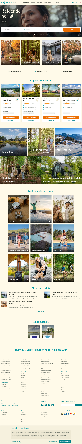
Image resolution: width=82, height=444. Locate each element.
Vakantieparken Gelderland (6, 365)
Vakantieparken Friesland (5, 363)
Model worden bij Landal (25, 417)
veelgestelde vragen (9, 403)
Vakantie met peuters (65, 375)
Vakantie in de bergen (45, 395)
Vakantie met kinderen (65, 371)
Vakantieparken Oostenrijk (25, 363)
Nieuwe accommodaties (5, 388)
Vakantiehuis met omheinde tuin (47, 363)
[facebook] (42, 406)
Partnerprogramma (24, 419)
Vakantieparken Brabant (5, 357)
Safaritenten (23, 382)
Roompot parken (4, 389)
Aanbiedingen (39, 2)
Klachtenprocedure (4, 419)
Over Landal (23, 412)
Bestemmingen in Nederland (6, 355)
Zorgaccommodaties (45, 374)
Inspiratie (33, 2)
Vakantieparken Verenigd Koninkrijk (27, 366)
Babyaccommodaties (45, 357)
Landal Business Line (44, 414)
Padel (62, 389)
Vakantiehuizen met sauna (45, 379)
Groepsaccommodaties (45, 359)
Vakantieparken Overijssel (5, 372)
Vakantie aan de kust (44, 388)
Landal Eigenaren (44, 416)
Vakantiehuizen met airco (45, 381)
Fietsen (62, 384)
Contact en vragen (4, 412)
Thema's (63, 355)
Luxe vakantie (63, 359)
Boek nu (4, 21)
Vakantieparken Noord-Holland (6, 370)
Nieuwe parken (4, 386)
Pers (22, 421)
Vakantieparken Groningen (6, 366)
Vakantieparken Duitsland (25, 361)
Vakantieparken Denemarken (26, 359)
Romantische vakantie (65, 363)
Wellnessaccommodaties (45, 372)
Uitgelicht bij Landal (4, 382)
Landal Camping (44, 412)
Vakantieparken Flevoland (5, 361)
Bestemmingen (26, 2)
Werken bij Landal (24, 416)
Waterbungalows (24, 391)
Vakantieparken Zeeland (5, 377)
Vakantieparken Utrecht (5, 374)
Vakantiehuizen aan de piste (46, 370)
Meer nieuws (41, 311)
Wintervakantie (64, 361)
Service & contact (47, 2)
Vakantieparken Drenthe (5, 359)
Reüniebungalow (44, 368)
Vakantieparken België (25, 357)
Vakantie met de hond (65, 365)
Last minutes (3, 384)
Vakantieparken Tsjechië (25, 365)
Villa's (22, 389)
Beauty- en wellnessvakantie (66, 366)
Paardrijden (63, 387)
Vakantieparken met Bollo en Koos (67, 379)
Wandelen (63, 391)
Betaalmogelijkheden (5, 417)
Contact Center (15, 405)
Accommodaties (24, 371)
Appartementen (24, 373)
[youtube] (52, 406)
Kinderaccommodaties (45, 365)
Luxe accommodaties (45, 366)
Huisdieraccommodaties (45, 361)
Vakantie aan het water (45, 391)
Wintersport (63, 393)
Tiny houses (23, 388)
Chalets (22, 377)
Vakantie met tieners (65, 377)
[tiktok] (49, 406)
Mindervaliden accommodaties (46, 375)
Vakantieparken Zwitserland (26, 368)
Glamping (63, 357)
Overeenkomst (3, 416)
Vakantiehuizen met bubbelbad (46, 377)
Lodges (22, 380)
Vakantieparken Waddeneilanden (7, 375)
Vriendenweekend (64, 368)
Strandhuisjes (23, 386)
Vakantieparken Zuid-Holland (6, 379)
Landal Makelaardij (44, 417)
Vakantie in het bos (44, 389)
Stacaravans (23, 384)
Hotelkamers (23, 379)
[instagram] (45, 406)
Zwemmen (63, 394)
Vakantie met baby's (64, 373)
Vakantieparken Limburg (5, 368)
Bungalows (23, 375)
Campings (57, 2)
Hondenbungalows (44, 383)
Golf (62, 385)
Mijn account (3, 414)
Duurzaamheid (23, 414)
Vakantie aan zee (44, 393)
